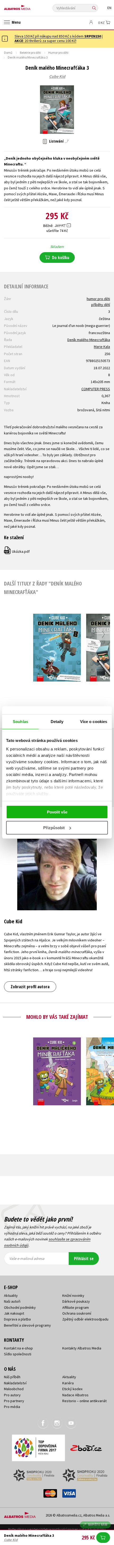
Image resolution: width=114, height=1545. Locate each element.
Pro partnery (14, 1400)
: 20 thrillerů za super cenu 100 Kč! (45, 40)
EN (109, 8)
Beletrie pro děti (30, 53)
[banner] (28, 6)
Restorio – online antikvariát (84, 1400)
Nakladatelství (15, 1383)
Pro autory (12, 1395)
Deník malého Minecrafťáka (88, 339)
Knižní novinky (73, 1295)
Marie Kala (102, 346)
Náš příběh (12, 1376)
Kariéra (68, 1383)
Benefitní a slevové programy (27, 1325)
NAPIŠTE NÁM (98, 1524)
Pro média (12, 1406)
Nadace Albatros (75, 1395)
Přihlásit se (84, 1258)
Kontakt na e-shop (18, 1348)
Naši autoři (12, 1301)
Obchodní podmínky (20, 1307)
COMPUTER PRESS (95, 389)
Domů (8, 53)
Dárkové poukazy (76, 1301)
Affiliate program (75, 1307)
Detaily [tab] (57, 721)
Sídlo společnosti (17, 1354)
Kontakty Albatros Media (81, 1348)
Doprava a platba (17, 1319)
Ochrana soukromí (76, 1313)
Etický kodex (72, 1388)
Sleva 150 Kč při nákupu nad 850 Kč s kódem (58, 36)
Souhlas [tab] (20, 721)
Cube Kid (57, 76)
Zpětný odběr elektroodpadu (85, 1319)
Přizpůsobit (54, 827)
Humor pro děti (58, 53)
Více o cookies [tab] (93, 721)
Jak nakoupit (14, 1313)
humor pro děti (98, 298)
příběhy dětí (100, 304)
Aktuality (11, 1295)
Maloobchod (14, 1388)
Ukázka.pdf (17, 551)
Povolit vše (57, 812)
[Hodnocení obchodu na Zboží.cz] (86, 1446)
